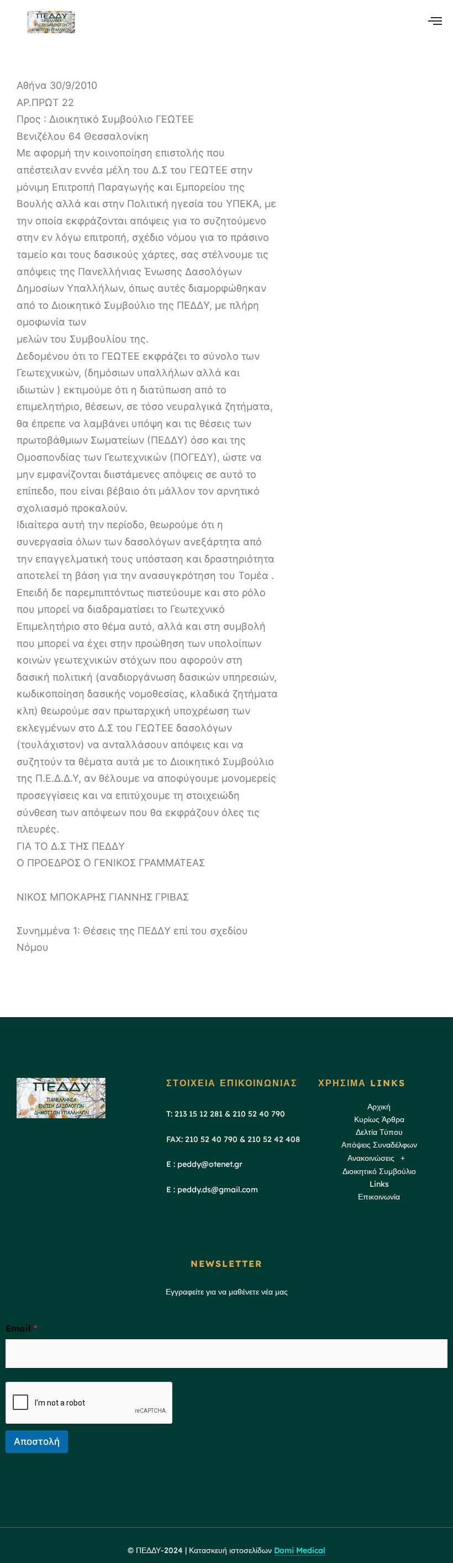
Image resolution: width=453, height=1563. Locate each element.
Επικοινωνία (379, 1197)
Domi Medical (299, 1550)
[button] (379, 1158)
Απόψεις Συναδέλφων (379, 1145)
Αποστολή (37, 1441)
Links (379, 1184)
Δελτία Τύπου (379, 1132)
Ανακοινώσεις (370, 1158)
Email (21, 1328)
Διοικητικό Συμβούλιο (379, 1171)
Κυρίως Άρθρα (379, 1119)
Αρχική (379, 1107)
